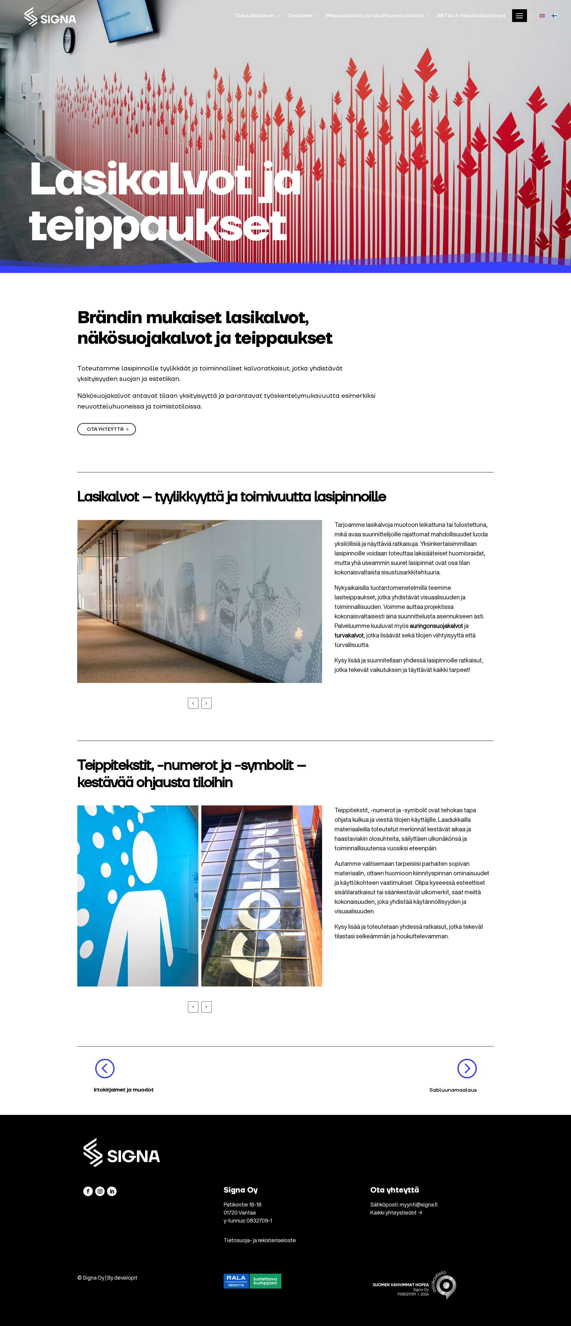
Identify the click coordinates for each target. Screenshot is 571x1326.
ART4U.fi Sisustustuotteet (471, 15)
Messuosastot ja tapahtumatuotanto (374, 15)
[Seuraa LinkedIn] (112, 1191)
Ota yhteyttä (105, 429)
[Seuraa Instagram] (100, 1191)
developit (125, 1277)
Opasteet (300, 15)
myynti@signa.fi (418, 1204)
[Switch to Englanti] (542, 15)
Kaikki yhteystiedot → (396, 1212)
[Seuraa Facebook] (88, 1191)
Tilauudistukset (254, 15)
